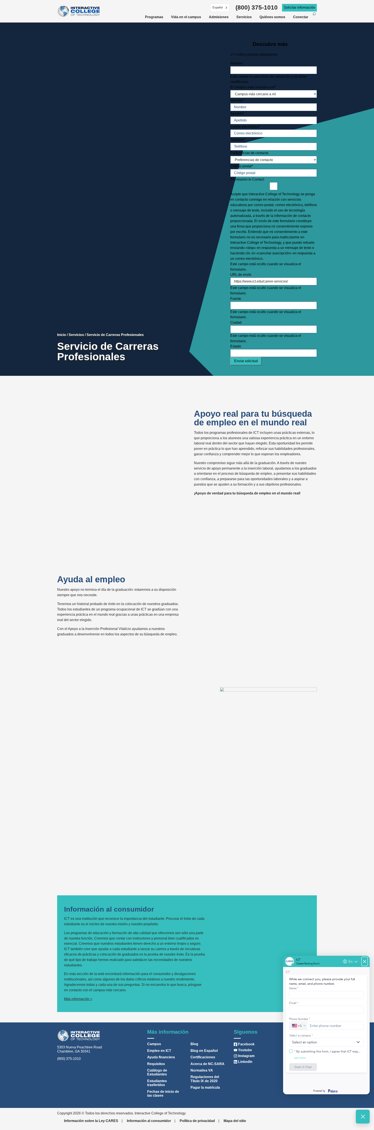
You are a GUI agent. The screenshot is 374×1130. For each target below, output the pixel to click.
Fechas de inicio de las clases (163, 1093)
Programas (154, 17)
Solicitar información (299, 7)
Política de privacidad (197, 1121)
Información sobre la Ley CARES (91, 1121)
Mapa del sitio (235, 1121)
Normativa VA (201, 1070)
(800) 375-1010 (256, 7)
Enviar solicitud (246, 361)
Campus (154, 1044)
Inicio (61, 335)
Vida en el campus (186, 17)
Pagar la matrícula (205, 1087)
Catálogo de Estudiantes (157, 1072)
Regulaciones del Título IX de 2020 (204, 1079)
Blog (194, 1044)
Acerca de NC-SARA (207, 1064)
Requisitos (156, 1064)
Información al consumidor (149, 1121)
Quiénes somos (272, 17)
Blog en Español (204, 1051)
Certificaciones (202, 1057)
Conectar (300, 17)
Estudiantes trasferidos (157, 1083)
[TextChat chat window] (326, 1025)
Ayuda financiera (161, 1057)
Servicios (244, 17)
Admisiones (219, 17)
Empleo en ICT (159, 1051)
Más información (76, 999)
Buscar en (315, 16)
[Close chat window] (363, 1117)
